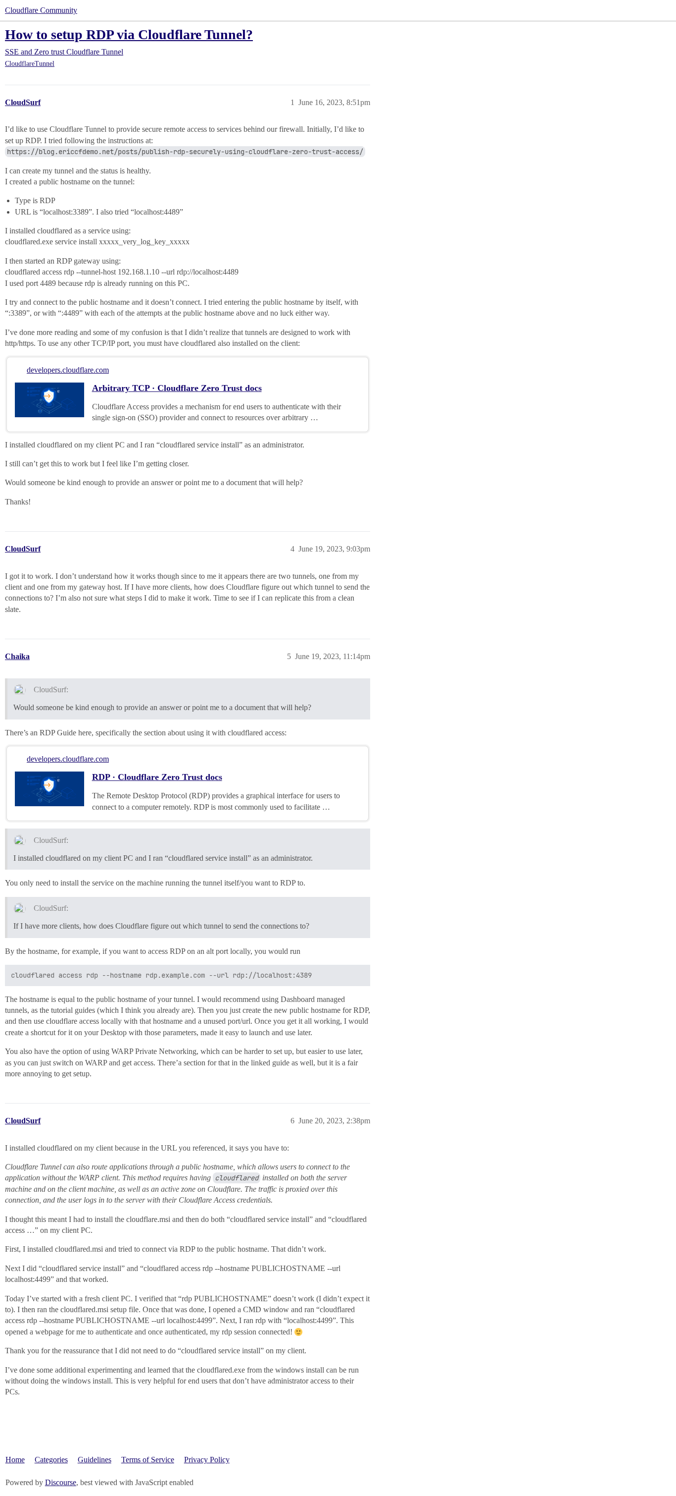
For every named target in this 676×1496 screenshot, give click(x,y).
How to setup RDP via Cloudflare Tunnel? (129, 34)
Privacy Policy (207, 1459)
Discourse (60, 1482)
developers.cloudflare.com (68, 370)
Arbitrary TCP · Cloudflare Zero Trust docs (177, 388)
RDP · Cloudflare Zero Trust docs (157, 777)
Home (15, 1459)
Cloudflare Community (41, 10)
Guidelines (94, 1459)
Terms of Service (147, 1459)
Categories (51, 1459)
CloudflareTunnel (29, 63)
